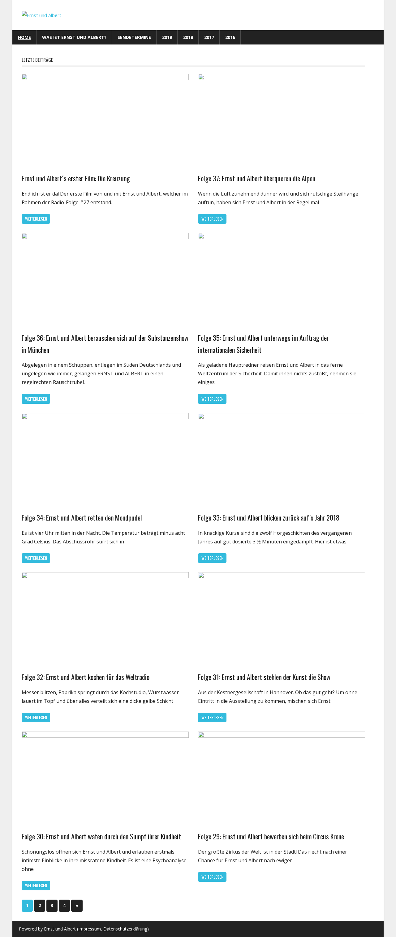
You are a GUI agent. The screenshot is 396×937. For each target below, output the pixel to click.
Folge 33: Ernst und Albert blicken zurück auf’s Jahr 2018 (268, 517)
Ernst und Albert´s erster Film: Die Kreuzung (76, 178)
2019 (167, 37)
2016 (230, 37)
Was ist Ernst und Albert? (74, 37)
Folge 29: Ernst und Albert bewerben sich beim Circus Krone (271, 836)
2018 (188, 37)
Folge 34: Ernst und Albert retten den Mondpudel (82, 517)
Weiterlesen (36, 218)
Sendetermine (134, 37)
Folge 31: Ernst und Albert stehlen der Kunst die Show (264, 677)
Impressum (89, 929)
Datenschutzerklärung (125, 929)
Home (24, 37)
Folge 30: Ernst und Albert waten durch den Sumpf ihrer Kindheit (101, 836)
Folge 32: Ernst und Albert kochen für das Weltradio (85, 677)
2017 (209, 37)
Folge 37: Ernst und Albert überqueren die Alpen (256, 178)
